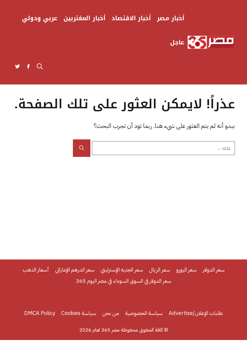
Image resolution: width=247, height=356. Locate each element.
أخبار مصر (170, 18)
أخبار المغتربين (84, 18)
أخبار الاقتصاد (131, 18)
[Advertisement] (123, 202)
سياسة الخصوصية (144, 313)
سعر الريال (159, 269)
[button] (40, 66)
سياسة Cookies (78, 313)
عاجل (177, 42)
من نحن (110, 313)
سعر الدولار (214, 269)
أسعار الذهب (36, 269)
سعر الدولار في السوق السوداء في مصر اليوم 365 (123, 281)
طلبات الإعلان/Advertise (196, 313)
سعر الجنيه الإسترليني (122, 269)
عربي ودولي (40, 18)
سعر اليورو (186, 269)
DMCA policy (39, 313)
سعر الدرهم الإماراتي (75, 269)
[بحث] (81, 148)
